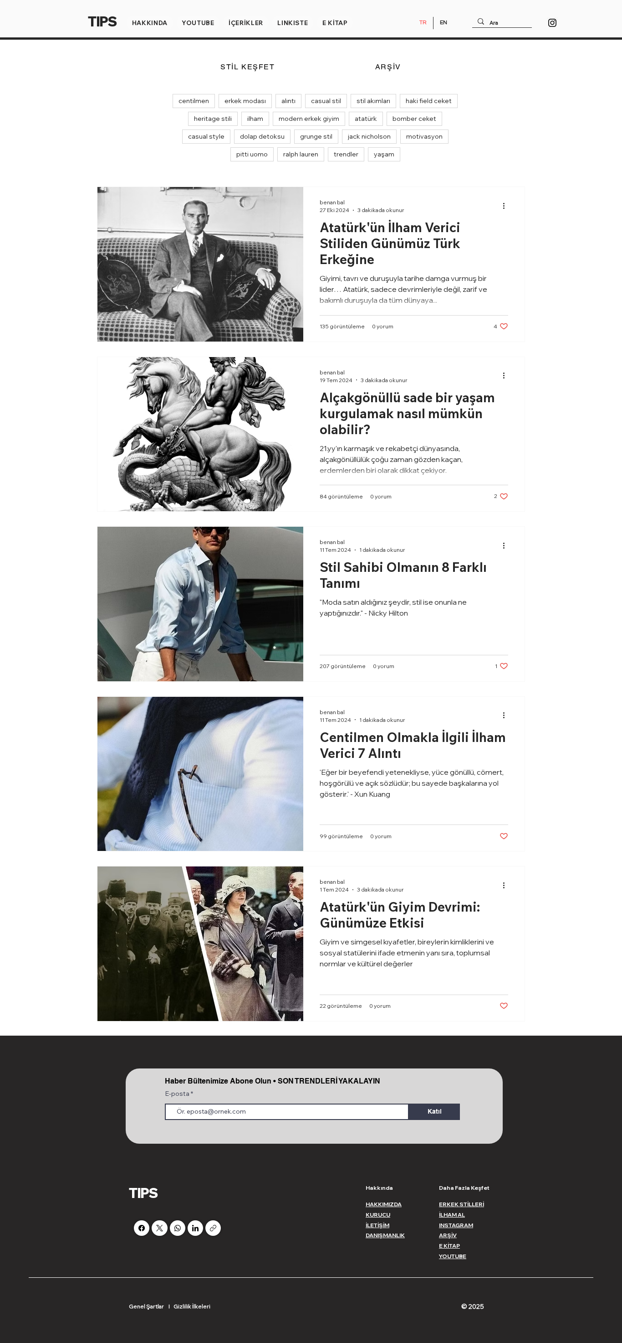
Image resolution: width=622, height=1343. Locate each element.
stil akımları (373, 101)
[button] (150, 23)
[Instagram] (552, 22)
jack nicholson (369, 136)
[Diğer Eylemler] (506, 205)
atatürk (366, 118)
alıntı (288, 101)
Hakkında (379, 1187)
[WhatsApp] (177, 1228)
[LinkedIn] (195, 1228)
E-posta (178, 1093)
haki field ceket (429, 101)
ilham (255, 118)
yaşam (384, 154)
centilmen (193, 101)
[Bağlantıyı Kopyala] (213, 1228)
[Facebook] (141, 1228)
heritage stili (213, 118)
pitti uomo (252, 154)
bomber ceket (414, 118)
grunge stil (316, 136)
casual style (206, 136)
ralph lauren (300, 154)
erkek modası (245, 101)
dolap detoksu (262, 136)
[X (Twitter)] (160, 1228)
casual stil (326, 101)
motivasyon (424, 136)
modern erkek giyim (309, 118)
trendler (346, 154)
